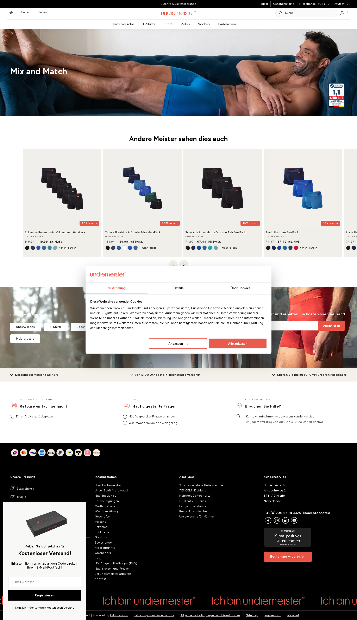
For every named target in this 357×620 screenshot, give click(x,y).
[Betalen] (55, 453)
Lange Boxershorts (192, 506)
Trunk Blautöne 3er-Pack (282, 232)
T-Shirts (148, 24)
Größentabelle (105, 506)
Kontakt (100, 579)
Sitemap (252, 615)
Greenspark (103, 553)
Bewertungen (104, 542)
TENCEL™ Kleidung (193, 490)
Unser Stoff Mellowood (111, 490)
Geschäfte (102, 516)
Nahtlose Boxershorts (195, 495)
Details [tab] (179, 288)
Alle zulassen (237, 343)
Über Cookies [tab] (240, 288)
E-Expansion (119, 615)
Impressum (273, 615)
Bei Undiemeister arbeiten (113, 574)
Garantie (101, 537)
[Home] (11, 13)
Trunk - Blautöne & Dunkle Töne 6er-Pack (132, 232)
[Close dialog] (81, 507)
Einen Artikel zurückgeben (34, 416)
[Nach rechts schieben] (183, 264)
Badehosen (227, 24)
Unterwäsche (123, 24)
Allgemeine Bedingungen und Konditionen (210, 615)
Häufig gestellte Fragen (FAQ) (116, 563)
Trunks (21, 497)
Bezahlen (101, 527)
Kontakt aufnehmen (260, 416)
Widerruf (293, 615)
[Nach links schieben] (173, 264)
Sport (168, 24)
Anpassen (175, 343)
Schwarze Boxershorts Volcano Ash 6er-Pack (55, 232)
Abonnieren (331, 326)
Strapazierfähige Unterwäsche (201, 485)
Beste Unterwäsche (193, 511)
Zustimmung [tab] (116, 288)
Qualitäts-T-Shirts (192, 501)
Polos (185, 24)
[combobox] (310, 13)
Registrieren (45, 595)
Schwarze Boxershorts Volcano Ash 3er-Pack (215, 232)
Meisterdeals (25, 338)
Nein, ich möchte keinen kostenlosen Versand (44, 607)
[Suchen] (280, 13)
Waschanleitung (106, 511)
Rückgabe (102, 532)
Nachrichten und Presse (112, 568)
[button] (348, 13)
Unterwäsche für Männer (196, 516)
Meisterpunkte (105, 548)
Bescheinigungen (107, 501)
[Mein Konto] (342, 13)
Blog (264, 4)
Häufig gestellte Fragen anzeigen (152, 416)
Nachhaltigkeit (105, 495)
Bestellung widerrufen (288, 556)
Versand (101, 521)
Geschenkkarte (283, 4)
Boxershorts (25, 488)
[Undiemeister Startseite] (178, 13)
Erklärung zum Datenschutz (154, 615)
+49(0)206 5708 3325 (282, 513)
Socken (204, 24)
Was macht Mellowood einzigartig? (154, 423)
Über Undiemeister (108, 485)
